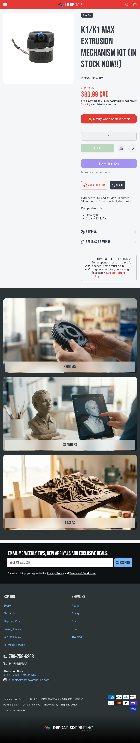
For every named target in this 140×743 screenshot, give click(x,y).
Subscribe (123, 562)
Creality (97, 78)
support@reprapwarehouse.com (29, 680)
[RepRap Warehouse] (70, 4)
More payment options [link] (95, 172)
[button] (109, 100)
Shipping (85, 104)
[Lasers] (70, 492)
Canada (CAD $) (12, 699)
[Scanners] (70, 414)
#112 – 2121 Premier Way (19, 674)
